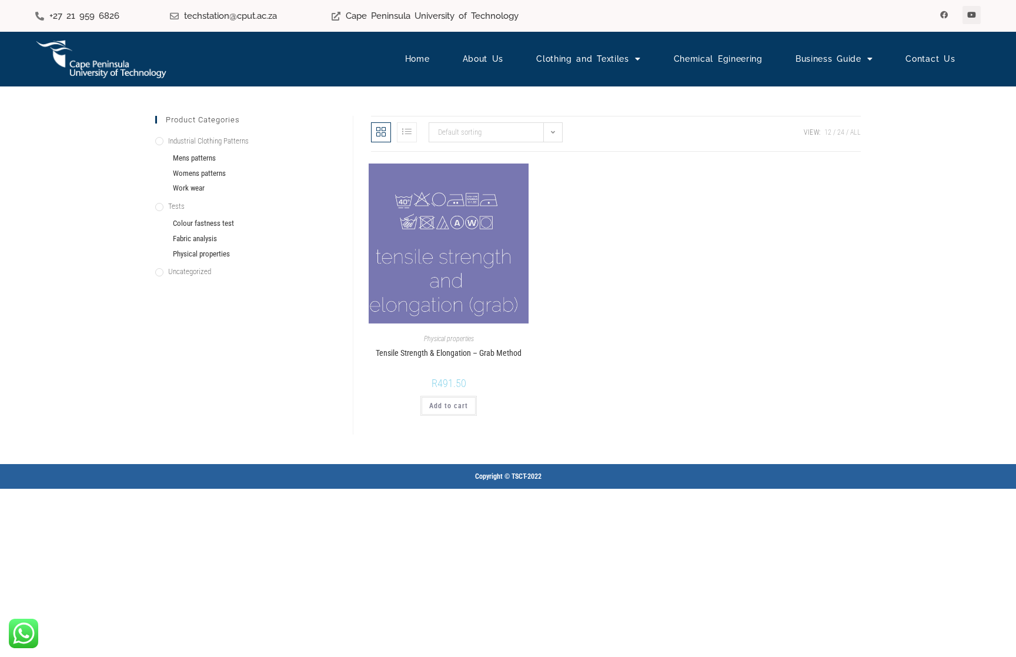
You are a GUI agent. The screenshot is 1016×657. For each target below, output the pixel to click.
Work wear (189, 188)
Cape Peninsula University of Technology (432, 16)
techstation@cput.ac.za (230, 16)
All (855, 132)
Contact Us (930, 59)
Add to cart (448, 406)
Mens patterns (194, 158)
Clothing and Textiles (582, 59)
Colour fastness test (203, 223)
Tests (176, 206)
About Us (483, 59)
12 (827, 132)
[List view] (407, 132)
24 (840, 132)
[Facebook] (944, 15)
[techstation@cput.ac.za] (174, 16)
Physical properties (449, 339)
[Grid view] (381, 132)
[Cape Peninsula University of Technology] (336, 16)
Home (417, 59)
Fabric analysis (195, 238)
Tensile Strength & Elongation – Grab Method (449, 353)
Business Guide (828, 59)
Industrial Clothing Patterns (208, 140)
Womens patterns (199, 173)
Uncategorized (189, 271)
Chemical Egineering (718, 59)
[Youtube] (971, 15)
